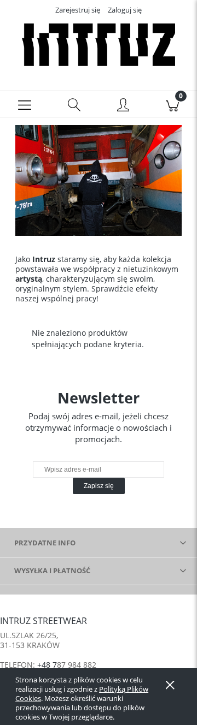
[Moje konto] (123, 106)
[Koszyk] (172, 104)
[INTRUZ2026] (98, 179)
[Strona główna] (98, 45)
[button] (24, 104)
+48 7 (47, 664)
